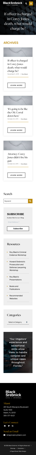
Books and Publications (15, 287)
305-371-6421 (9, 415)
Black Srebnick (13, 445)
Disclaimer (21, 448)
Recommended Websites (16, 297)
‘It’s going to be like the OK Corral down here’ (18, 112)
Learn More (16, 85)
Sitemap (12, 448)
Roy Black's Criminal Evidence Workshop (18, 253)
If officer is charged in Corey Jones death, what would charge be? (18, 66)
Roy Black (25, 74)
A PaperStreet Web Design (18, 451)
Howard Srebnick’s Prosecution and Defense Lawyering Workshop (18, 265)
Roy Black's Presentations (16, 278)
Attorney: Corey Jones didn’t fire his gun (18, 157)
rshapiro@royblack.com (16, 435)
